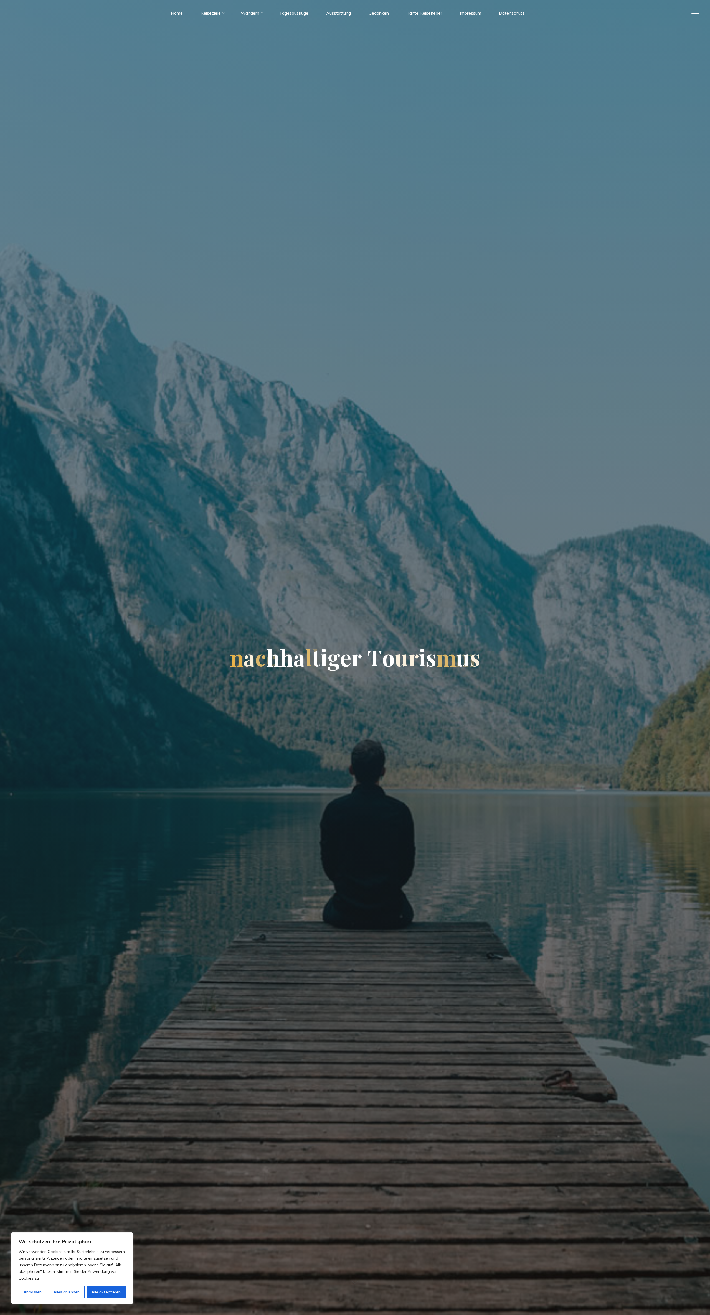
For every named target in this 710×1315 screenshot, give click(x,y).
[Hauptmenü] (694, 13)
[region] (72, 1268)
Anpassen (33, 1291)
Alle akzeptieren (106, 1291)
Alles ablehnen (67, 1291)
